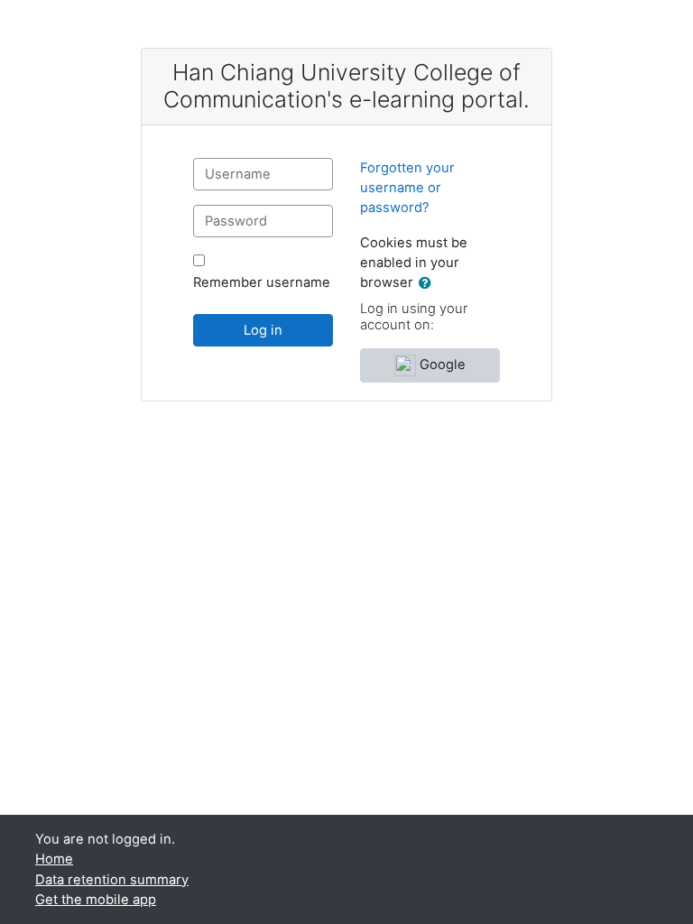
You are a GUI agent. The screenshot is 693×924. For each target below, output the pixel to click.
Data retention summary (112, 880)
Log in (263, 330)
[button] (428, 283)
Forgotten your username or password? (407, 188)
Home (54, 859)
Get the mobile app (95, 900)
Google (441, 364)
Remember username (261, 282)
